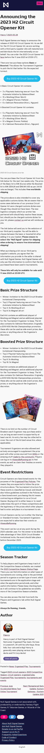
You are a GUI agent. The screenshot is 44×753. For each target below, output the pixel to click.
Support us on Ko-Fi (10, 732)
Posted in (4, 666)
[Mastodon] (12, 717)
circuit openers (14, 675)
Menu (40, 3)
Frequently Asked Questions (14, 735)
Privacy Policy (8, 740)
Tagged (4, 672)
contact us (19, 220)
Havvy (3, 35)
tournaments (20, 678)
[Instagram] (4, 717)
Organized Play (7, 678)
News (11, 666)
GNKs (35, 454)
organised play (28, 675)
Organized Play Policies (25, 481)
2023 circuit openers (17, 672)
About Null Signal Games (13, 723)
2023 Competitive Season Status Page (21, 569)
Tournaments (35, 666)
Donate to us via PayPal (12, 729)
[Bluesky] (20, 717)
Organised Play (21, 666)
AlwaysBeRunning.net (21, 460)
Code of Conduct (9, 737)
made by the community (23, 457)
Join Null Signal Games (12, 726)
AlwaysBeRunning (8, 523)
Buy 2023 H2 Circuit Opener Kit (22, 78)
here (2, 57)
